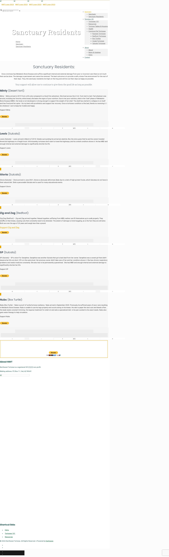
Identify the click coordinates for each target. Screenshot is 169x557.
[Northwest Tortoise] (27, 4)
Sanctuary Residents (23, 46)
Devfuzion (49, 541)
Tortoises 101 (10, 533)
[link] (19, 11)
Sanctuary (19, 44)
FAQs (7, 530)
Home (18, 41)
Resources (9, 537)
